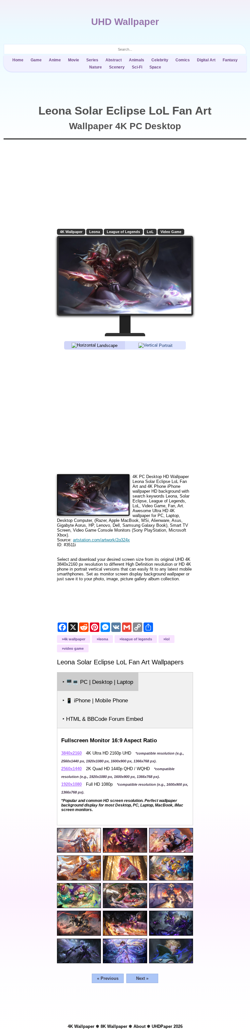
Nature (95, 67)
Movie (73, 60)
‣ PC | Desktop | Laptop (97, 682)
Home (17, 60)
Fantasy (230, 60)
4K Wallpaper (71, 232)
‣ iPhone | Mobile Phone (95, 700)
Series (92, 60)
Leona (94, 232)
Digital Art (206, 60)
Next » (142, 978)
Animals (136, 60)
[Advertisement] (125, 411)
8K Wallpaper (114, 1026)
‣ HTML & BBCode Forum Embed (102, 719)
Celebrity (159, 60)
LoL (150, 232)
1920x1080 (71, 784)
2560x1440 (71, 768)
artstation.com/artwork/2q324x (101, 539)
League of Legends (123, 232)
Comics (182, 60)
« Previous (107, 978)
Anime (55, 60)
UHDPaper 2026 (167, 1026)
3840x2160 (71, 753)
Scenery (117, 67)
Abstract (113, 60)
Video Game (170, 232)
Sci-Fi (137, 67)
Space (155, 67)
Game (36, 60)
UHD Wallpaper (125, 22)
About (139, 1026)
